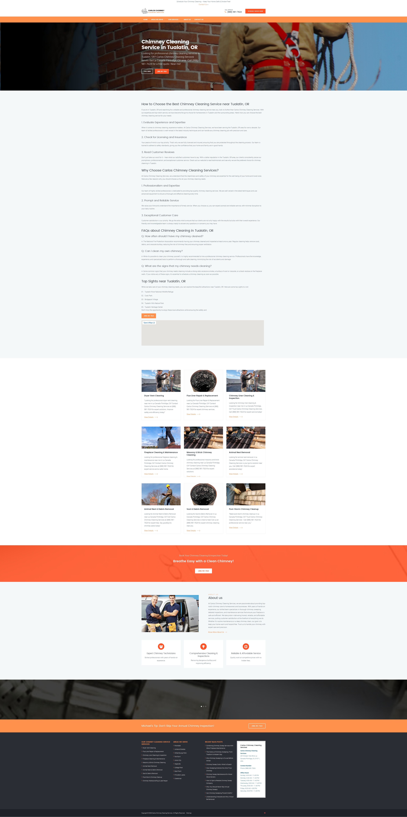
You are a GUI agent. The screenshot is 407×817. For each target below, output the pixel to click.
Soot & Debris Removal (150, 773)
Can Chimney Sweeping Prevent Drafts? (219, 793)
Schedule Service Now (255, 11)
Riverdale (178, 746)
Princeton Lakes (180, 775)
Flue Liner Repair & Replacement (153, 751)
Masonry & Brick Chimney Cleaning (154, 762)
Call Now (147, 71)
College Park (179, 768)
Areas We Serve (157, 19)
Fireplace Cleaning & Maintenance (154, 759)
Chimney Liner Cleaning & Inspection (155, 755)
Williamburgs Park (181, 753)
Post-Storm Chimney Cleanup (152, 777)
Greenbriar (178, 778)
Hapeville (178, 764)
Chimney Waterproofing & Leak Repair (155, 781)
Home (145, 19)
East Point (178, 771)
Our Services (173, 19)
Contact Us (203, 4)
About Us (187, 19)
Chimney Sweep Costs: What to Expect (219, 764)
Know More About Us (216, 632)
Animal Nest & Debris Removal (152, 770)
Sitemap (188, 813)
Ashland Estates (180, 749)
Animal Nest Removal (150, 766)
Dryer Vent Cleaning (149, 748)
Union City (178, 760)
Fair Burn (178, 757)
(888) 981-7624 (234, 11)
